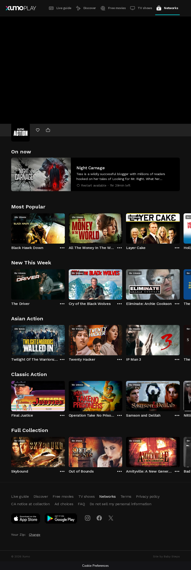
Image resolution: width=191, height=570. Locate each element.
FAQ (81, 504)
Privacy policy (148, 496)
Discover (89, 8)
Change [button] (34, 534)
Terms (125, 496)
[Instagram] (87, 518)
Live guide (63, 8)
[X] (110, 518)
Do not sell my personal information (120, 504)
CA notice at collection (30, 504)
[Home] (21, 8)
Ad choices (64, 504)
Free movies (117, 8)
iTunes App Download (26, 519)
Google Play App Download (61, 519)
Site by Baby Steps (166, 556)
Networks (171, 8)
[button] (95, 174)
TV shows (145, 8)
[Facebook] (99, 518)
